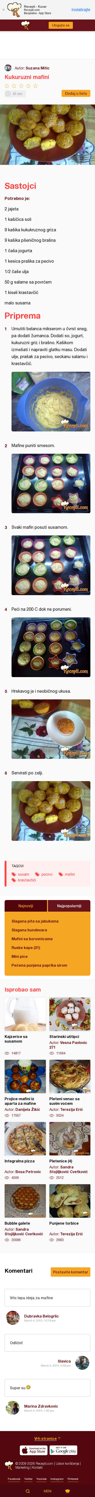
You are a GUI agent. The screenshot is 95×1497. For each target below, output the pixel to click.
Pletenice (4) (70, 1151)
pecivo (47, 874)
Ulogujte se (60, 25)
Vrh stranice (45, 1438)
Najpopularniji (69, 905)
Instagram (57, 1479)
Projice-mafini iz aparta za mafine (25, 1089)
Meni (47, 1491)
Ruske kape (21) (26, 947)
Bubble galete (25, 1213)
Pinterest (73, 1479)
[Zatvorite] (3, 9)
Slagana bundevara (29, 930)
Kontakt (37, 1467)
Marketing (22, 1467)
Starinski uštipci (70, 1027)
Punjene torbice (70, 1213)
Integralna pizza (25, 1151)
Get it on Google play (63, 1450)
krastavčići (27, 880)
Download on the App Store (34, 1450)
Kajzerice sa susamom (25, 1027)
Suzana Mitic (38, 68)
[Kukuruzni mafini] (51, 401)
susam (23, 874)
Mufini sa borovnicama (32, 938)
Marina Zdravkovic (41, 1406)
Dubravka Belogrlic (41, 1316)
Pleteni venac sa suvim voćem (70, 1089)
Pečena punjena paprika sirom (39, 965)
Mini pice (20, 956)
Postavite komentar (70, 1272)
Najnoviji (25, 905)
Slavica (64, 1361)
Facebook (14, 1479)
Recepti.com (9, 1465)
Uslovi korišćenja (67, 1463)
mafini (70, 874)
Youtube (41, 1479)
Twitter (28, 1479)
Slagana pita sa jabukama (35, 921)
